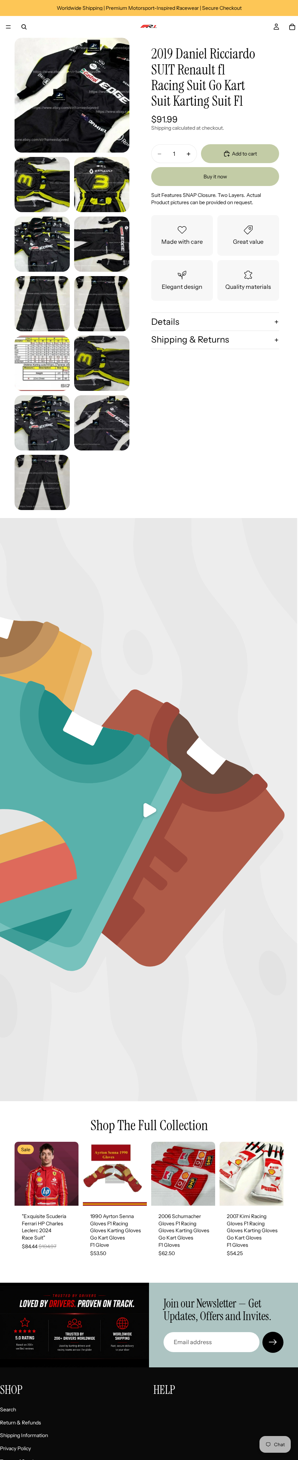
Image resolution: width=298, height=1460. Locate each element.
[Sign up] (272, 1342)
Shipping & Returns (190, 339)
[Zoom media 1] (72, 95)
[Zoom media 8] (42, 363)
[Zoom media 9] (101, 363)
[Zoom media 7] (101, 303)
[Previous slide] (91, 1174)
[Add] (67, 1194)
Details (165, 321)
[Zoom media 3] (101, 184)
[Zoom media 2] (42, 184)
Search (8, 1409)
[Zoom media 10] (42, 422)
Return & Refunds (20, 1422)
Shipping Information (24, 1435)
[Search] (24, 27)
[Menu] (8, 27)
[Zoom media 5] (101, 244)
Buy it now (215, 176)
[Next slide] (139, 1174)
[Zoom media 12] (42, 482)
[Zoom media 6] (42, 303)
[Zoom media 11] (101, 422)
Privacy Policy (15, 1448)
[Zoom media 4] (42, 244)
